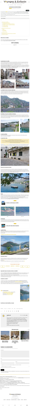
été (12, 308)
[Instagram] (13, 398)
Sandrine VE (9, 315)
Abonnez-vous (10, 367)
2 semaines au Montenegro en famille (12, 202)
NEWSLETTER (23, 382)
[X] (12, 398)
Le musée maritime (5, 25)
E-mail (1, 361)
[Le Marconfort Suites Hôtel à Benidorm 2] (3, 226)
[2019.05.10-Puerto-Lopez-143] (15, 335)
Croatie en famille (9, 294)
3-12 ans (5, 308)
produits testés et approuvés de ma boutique (13, 325)
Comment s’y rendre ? (5, 34)
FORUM (19, 382)
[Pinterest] (14, 398)
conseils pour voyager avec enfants (10, 379)
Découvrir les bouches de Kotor (6, 28)
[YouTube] (16, 398)
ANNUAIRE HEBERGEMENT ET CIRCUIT (15, 381)
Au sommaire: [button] (3, 18)
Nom (1, 358)
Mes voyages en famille (20, 308)
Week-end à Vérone (24, 340)
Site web (16, 361)
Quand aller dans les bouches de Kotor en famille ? (9, 33)
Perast (3, 29)
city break (9, 308)
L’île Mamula (4, 30)
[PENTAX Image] (24, 335)
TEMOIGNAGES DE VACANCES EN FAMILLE (12, 382)
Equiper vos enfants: (2, 380)
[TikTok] (17, 398)
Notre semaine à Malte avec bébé (5, 341)
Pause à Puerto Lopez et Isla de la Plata (15, 342)
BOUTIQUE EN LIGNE (19, 380)
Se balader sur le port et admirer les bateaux (9, 24)
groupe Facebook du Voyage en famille (12, 323)
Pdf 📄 (27, 10)
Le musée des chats (5, 26)
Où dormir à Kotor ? (4, 32)
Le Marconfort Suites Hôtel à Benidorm (12, 225)
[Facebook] (11, 398)
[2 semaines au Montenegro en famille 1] (3, 203)
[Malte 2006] (5, 335)
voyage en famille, (13, 377)
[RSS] (18, 398)
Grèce (6, 11)
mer (14, 308)
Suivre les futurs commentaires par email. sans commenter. (8, 367)
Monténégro (10, 8)
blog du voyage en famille (9, 376)
